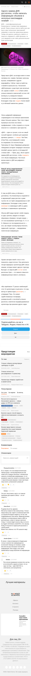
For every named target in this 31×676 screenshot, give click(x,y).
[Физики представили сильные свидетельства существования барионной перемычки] (27, 429)
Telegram (15, 329)
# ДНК (26, 43)
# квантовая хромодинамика (8, 438)
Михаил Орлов (14, 6)
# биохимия (20, 43)
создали (18, 101)
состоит (20, 270)
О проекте (15, 607)
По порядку (13, 448)
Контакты (15, 603)
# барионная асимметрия (8, 436)
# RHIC (8, 434)
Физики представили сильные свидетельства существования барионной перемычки (11, 429)
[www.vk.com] (10, 667)
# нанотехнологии (6, 45)
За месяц (20, 392)
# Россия (14, 407)
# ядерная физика (17, 440)
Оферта (15, 600)
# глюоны (18, 436)
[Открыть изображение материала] (15, 57)
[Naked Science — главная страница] (8, 2)
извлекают (4, 206)
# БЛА (21, 405)
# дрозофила (5, 422)
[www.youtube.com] (13, 667)
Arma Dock (7, 506)
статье (16, 91)
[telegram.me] (21, 667)
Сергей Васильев (15, 368)
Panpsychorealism (9, 468)
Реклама (15, 610)
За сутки (4, 392)
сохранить (25, 155)
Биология (4, 43)
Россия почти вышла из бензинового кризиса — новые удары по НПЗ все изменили (11, 401)
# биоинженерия (12, 43)
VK (15, 337)
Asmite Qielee (8, 538)
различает (19, 291)
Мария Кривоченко (15, 376)
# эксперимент (19, 422)
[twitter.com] (6, 667)
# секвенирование (16, 45)
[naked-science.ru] (24, 667)
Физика (3, 434)
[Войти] (29, 2)
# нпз (9, 407)
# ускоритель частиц (6, 440)
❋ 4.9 (11, 21)
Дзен (15, 333)
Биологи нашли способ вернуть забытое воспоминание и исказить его (12, 415)
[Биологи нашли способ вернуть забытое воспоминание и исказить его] (27, 415)
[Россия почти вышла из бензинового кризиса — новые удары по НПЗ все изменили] (27, 401)
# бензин (16, 405)
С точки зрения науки (7, 405)
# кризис (4, 407)
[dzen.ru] (17, 667)
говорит (18, 137)
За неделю (11, 392)
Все (28, 352)
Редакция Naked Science (17, 384)
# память (12, 422)
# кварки (19, 438)
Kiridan (6, 491)
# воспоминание (12, 419)
